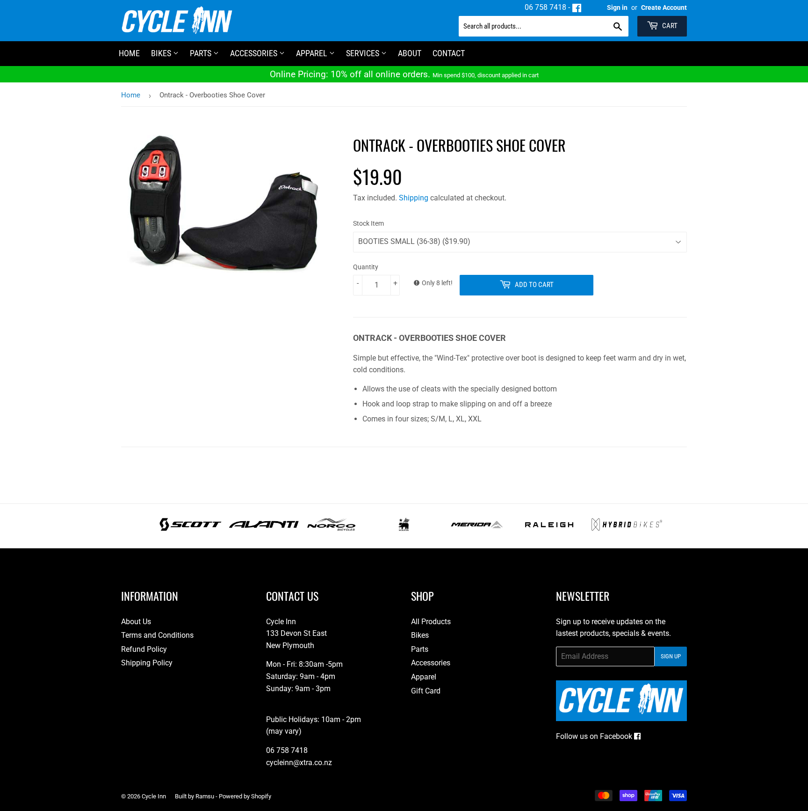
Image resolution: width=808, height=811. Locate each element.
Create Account (664, 7)
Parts (201, 53)
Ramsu (204, 796)
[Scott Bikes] (190, 528)
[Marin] (404, 528)
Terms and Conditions (157, 635)
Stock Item (368, 223)
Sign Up (671, 656)
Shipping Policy (147, 662)
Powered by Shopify (245, 796)
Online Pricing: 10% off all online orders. (404, 74)
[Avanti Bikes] (264, 528)
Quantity (365, 267)
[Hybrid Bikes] (626, 528)
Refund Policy (144, 649)
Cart (669, 26)
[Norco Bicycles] (331, 528)
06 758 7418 (545, 7)
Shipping (413, 197)
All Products (431, 621)
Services (363, 53)
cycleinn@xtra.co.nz (299, 762)
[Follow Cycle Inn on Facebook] (577, 7)
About (409, 53)
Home (130, 95)
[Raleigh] (549, 528)
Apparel (312, 53)
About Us (136, 621)
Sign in (617, 7)
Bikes (162, 53)
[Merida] (477, 528)
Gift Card (425, 690)
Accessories (254, 53)
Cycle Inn (154, 796)
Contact (449, 53)
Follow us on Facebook (595, 736)
